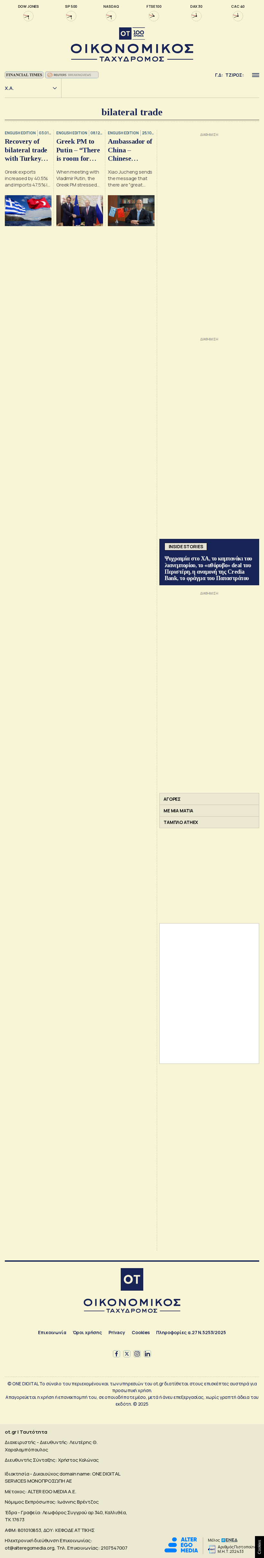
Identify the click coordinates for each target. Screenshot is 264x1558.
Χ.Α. (9, 88)
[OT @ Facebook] (116, 1353)
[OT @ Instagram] (137, 1353)
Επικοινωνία (52, 1332)
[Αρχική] (132, 1280)
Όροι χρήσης (87, 1332)
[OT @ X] (126, 1353)
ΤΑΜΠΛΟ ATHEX (181, 822)
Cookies (141, 1332)
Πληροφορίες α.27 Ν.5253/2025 (191, 1332)
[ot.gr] (132, 44)
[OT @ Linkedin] (147, 1353)
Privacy (116, 1332)
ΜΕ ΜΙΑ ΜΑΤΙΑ (178, 811)
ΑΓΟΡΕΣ (172, 799)
